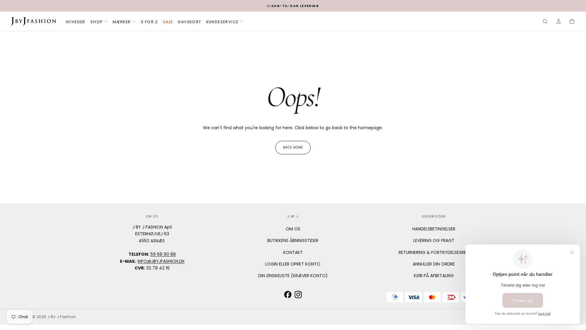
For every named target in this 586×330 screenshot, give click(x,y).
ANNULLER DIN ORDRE (434, 264)
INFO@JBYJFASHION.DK (161, 261)
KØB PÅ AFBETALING (434, 276)
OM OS (293, 229)
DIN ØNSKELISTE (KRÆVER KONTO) (293, 276)
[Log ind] (558, 22)
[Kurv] (572, 22)
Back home (293, 147)
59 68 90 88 (163, 254)
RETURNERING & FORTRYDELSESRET (434, 252)
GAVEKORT (189, 21)
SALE (168, 21)
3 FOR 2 (149, 21)
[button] (545, 22)
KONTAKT (293, 252)
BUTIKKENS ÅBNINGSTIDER (292, 240)
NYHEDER (75, 21)
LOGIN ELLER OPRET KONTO (292, 264)
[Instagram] (298, 294)
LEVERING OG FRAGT (433, 240)
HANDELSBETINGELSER (433, 229)
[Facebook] (287, 294)
